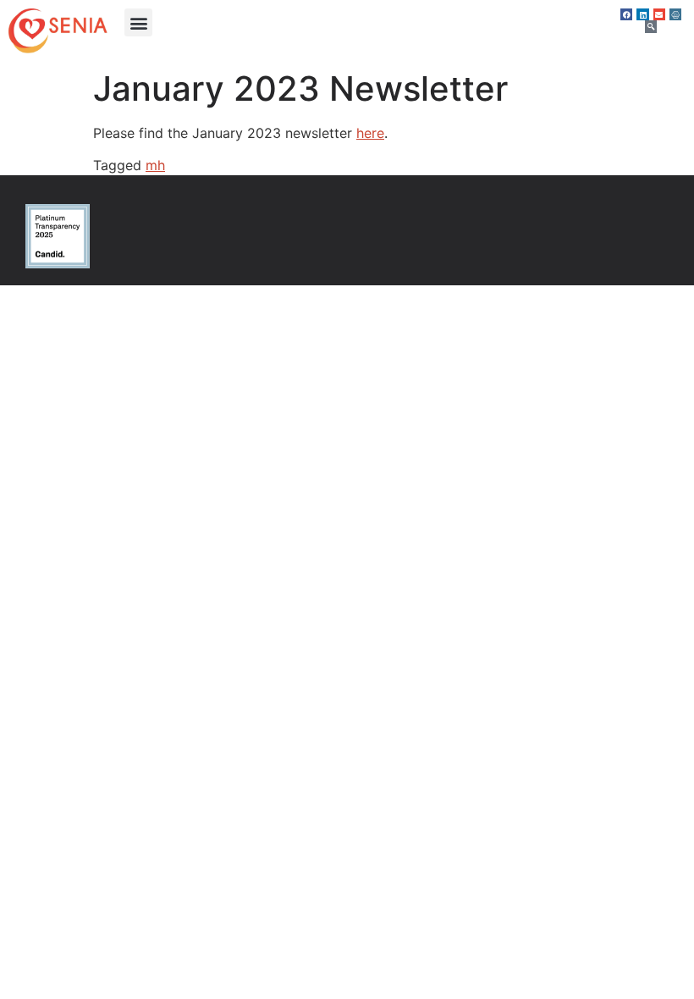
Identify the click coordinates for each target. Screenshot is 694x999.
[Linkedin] (642, 14)
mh (155, 165)
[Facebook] (626, 14)
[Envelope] (659, 14)
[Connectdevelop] (675, 14)
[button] (138, 22)
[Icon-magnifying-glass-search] (651, 26)
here (370, 132)
